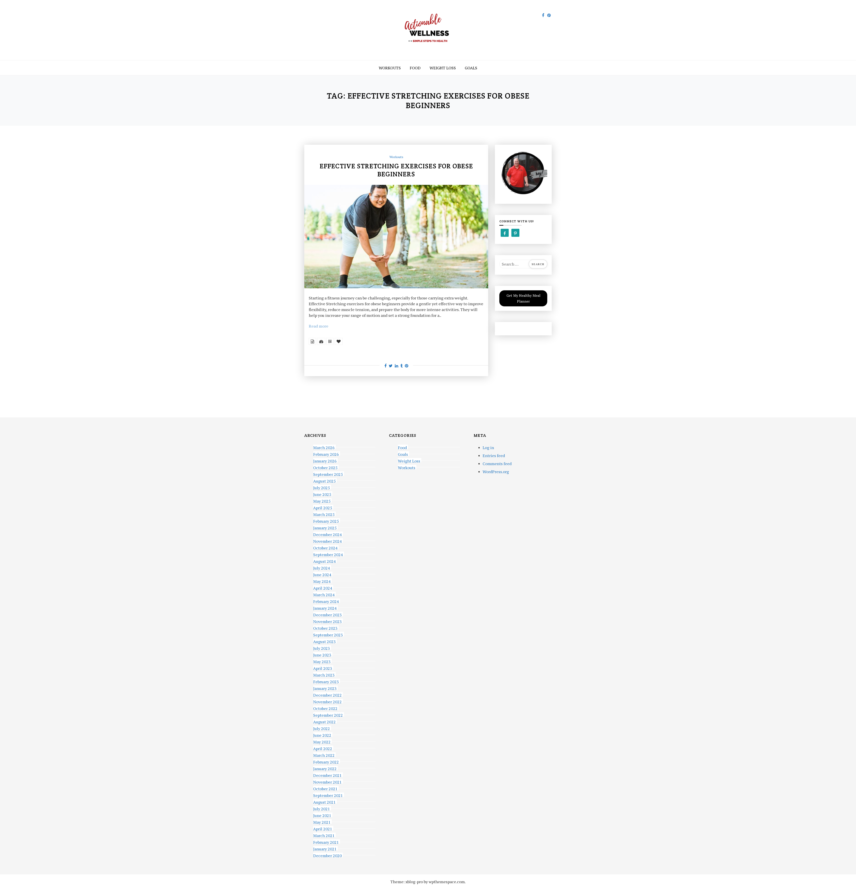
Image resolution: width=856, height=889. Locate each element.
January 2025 (325, 527)
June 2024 (322, 574)
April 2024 (322, 587)
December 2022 (327, 694)
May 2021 (322, 821)
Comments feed (497, 463)
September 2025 (328, 474)
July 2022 (321, 728)
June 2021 (322, 815)
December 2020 (327, 855)
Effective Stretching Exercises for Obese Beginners (396, 170)
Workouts (390, 67)
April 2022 (322, 748)
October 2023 (325, 627)
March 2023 (324, 674)
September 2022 (328, 714)
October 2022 (325, 708)
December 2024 (327, 534)
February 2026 (326, 454)
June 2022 (322, 734)
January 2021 (325, 848)
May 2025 (322, 500)
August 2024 (324, 561)
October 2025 (325, 467)
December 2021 (327, 775)
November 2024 (327, 540)
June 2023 (322, 654)
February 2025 (326, 520)
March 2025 (324, 514)
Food (415, 67)
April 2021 (322, 828)
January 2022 (325, 768)
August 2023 (324, 641)
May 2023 (322, 661)
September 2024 (328, 554)
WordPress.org (496, 471)
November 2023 (327, 621)
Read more (318, 326)
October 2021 (325, 788)
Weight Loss (443, 67)
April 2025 (322, 507)
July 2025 (321, 487)
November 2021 (327, 781)
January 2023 (325, 688)
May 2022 (322, 741)
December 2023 (327, 614)
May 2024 (322, 581)
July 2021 (321, 808)
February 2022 (326, 761)
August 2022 (324, 721)
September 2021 (328, 795)
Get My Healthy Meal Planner (523, 298)
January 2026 (325, 460)
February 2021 (326, 841)
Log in (488, 447)
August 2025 (324, 480)
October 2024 (325, 547)
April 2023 (322, 668)
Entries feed (494, 455)
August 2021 (324, 801)
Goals (471, 67)
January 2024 (325, 607)
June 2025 (322, 494)
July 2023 (321, 648)
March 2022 (324, 755)
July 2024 (321, 567)
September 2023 (328, 634)
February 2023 (326, 681)
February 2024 (326, 601)
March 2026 (324, 447)
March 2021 (324, 835)
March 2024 (324, 594)
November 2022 (327, 701)
